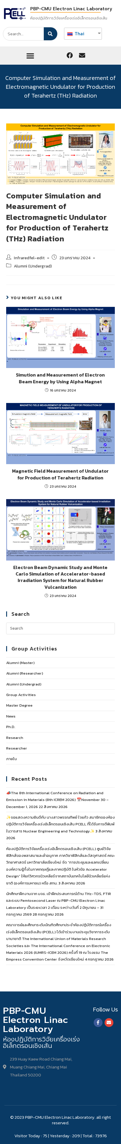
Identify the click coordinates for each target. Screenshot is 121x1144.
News (11, 716)
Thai (78, 33)
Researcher (16, 748)
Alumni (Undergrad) (33, 266)
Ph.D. (10, 727)
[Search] (50, 33)
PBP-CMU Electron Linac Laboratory (71, 9)
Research (14, 737)
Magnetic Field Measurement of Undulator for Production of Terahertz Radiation (60, 474)
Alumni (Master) (20, 662)
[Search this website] (60, 628)
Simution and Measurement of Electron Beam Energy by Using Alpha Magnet (60, 378)
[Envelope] (82, 55)
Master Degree (19, 705)
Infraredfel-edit (29, 258)
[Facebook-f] (98, 1022)
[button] (30, 55)
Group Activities (21, 695)
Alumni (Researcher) (24, 673)
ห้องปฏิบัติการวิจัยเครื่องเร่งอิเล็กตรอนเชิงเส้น (68, 18)
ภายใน (11, 759)
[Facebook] (69, 55)
